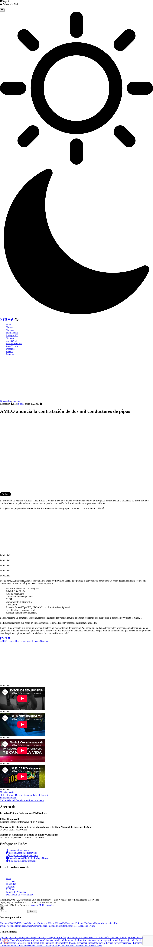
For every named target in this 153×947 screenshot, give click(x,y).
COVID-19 (11, 340)
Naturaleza (20, 926)
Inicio (8, 324)
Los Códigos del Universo (69, 937)
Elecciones (70, 923)
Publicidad (11, 884)
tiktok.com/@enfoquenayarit (22, 861)
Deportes (10, 349)
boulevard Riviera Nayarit (108, 943)
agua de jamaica (7, 937)
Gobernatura (11, 943)
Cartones (4, 923)
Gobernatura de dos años (74, 940)
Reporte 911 (72, 926)
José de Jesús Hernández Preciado (80, 943)
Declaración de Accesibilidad (19, 894)
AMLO (3, 641)
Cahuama (47, 940)
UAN (80, 926)
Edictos (9, 351)
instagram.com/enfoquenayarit (23, 855)
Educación (60, 923)
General (91, 923)
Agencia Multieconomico (42, 905)
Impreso (10, 354)
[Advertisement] (76, 379)
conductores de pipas (29, 641)
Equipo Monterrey (25, 940)
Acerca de (11, 881)
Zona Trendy (12, 346)
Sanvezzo (38, 940)
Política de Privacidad (16, 892)
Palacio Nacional (14, 343)
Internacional (12, 332)
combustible (13, 641)
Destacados (5, 401)
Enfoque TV (12, 335)
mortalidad (57, 940)
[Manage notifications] (5, 941)
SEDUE (65, 945)
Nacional (10, 330)
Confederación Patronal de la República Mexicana (40, 943)
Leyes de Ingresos (118, 940)
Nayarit (9, 327)
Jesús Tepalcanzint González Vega (85, 945)
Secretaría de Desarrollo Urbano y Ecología (41, 945)
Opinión (10, 338)
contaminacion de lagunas (98, 940)
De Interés (24, 923)
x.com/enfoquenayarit (19, 850)
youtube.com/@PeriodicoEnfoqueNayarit (29, 858)
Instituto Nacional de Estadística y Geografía (36, 937)
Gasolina (44, 641)
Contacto (10, 886)
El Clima (10, 889)
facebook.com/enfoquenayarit (22, 853)
